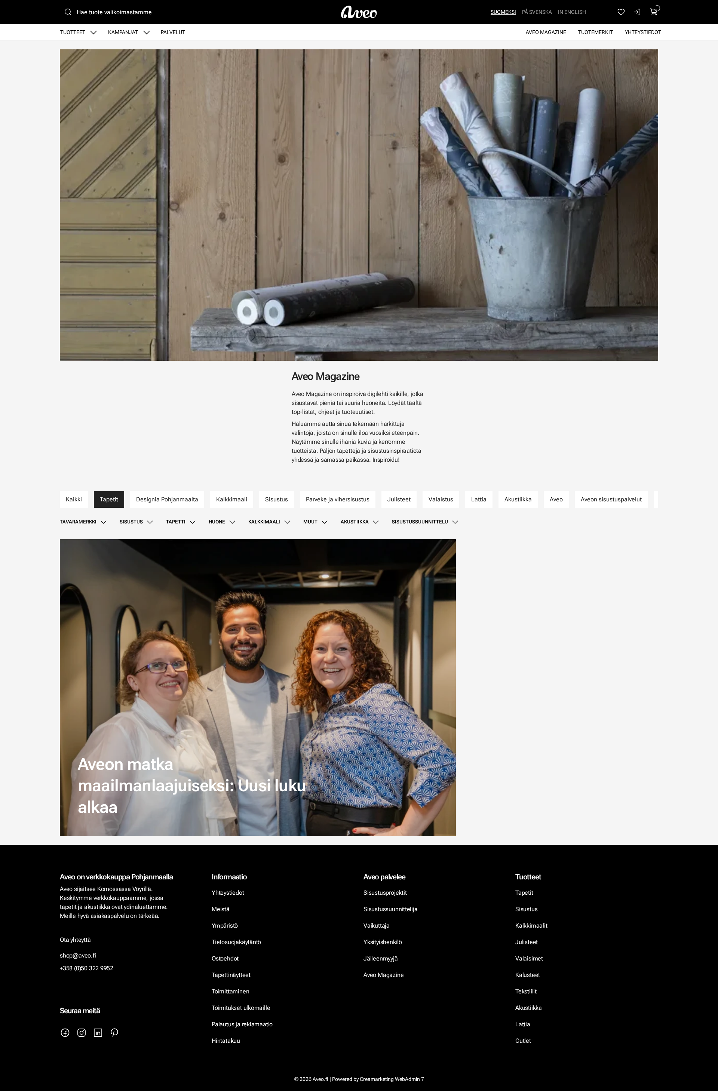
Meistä (221, 909)
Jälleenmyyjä (380, 958)
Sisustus (276, 499)
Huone (217, 522)
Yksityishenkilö (382, 942)
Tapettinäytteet (231, 974)
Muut (310, 522)
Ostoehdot (226, 958)
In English (572, 12)
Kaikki (74, 499)
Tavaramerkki (78, 522)
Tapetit (109, 499)
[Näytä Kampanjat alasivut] (146, 32)
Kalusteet (527, 974)
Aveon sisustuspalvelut (611, 499)
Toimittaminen (230, 991)
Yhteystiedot (643, 32)
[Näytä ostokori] (654, 12)
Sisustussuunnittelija (391, 909)
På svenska (537, 12)
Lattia (479, 499)
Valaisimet (529, 958)
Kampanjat (123, 32)
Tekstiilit (526, 991)
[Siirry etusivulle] (359, 12)
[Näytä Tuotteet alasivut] (93, 32)
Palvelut (173, 32)
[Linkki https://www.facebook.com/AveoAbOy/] (65, 1032)
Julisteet (399, 499)
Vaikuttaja (376, 925)
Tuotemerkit (595, 32)
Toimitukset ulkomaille (241, 1007)
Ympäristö (225, 925)
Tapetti (175, 522)
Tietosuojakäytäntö (236, 942)
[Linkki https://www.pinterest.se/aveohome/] (114, 1032)
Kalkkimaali (231, 499)
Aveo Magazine (546, 32)
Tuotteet (72, 32)
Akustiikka (518, 499)
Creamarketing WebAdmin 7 (392, 1079)
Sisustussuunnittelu (420, 522)
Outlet (524, 1040)
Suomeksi (503, 12)
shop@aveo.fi (78, 955)
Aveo (556, 499)
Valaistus (441, 499)
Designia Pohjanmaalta (167, 499)
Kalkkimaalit (531, 925)
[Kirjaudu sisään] (637, 12)
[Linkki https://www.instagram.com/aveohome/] (81, 1032)
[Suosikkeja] (621, 12)
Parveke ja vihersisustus (337, 499)
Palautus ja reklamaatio (242, 1024)
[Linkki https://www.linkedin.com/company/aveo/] (98, 1032)
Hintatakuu (226, 1040)
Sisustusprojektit (384, 892)
